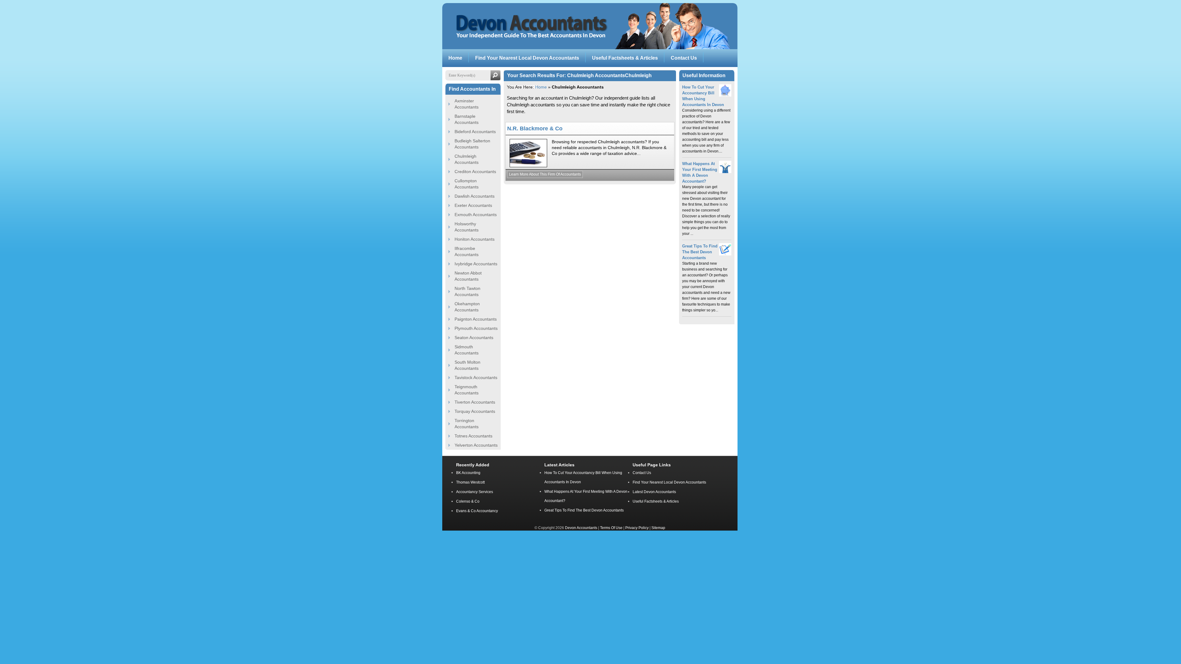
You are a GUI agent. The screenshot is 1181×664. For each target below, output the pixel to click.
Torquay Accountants (475, 411)
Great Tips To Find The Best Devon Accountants (700, 252)
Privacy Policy (637, 528)
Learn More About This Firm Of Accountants (545, 174)
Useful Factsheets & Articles (656, 501)
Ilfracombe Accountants (467, 251)
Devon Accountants (581, 528)
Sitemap (658, 528)
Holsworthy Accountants (467, 226)
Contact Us (642, 473)
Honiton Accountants (475, 239)
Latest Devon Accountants (654, 492)
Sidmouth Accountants (467, 349)
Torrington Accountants (467, 423)
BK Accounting (468, 473)
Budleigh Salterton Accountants (472, 143)
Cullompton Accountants (467, 183)
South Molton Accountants (467, 365)
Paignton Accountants (476, 319)
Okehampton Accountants (467, 306)
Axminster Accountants (467, 103)
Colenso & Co (467, 501)
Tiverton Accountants (475, 402)
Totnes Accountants (473, 435)
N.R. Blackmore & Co (535, 128)
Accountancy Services (474, 492)
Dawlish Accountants (475, 196)
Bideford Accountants (475, 131)
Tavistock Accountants (476, 377)
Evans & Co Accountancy (477, 511)
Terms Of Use (611, 528)
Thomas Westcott (470, 482)
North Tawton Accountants (467, 291)
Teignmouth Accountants (467, 389)
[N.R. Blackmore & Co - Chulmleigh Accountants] (528, 165)
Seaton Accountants (474, 337)
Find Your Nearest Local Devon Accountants (669, 482)
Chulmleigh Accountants (467, 159)
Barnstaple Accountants (467, 119)
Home (541, 87)
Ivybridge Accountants (476, 263)
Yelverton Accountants (476, 445)
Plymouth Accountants (476, 328)
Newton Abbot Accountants (468, 276)
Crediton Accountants (475, 171)
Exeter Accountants (473, 205)
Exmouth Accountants (476, 214)
